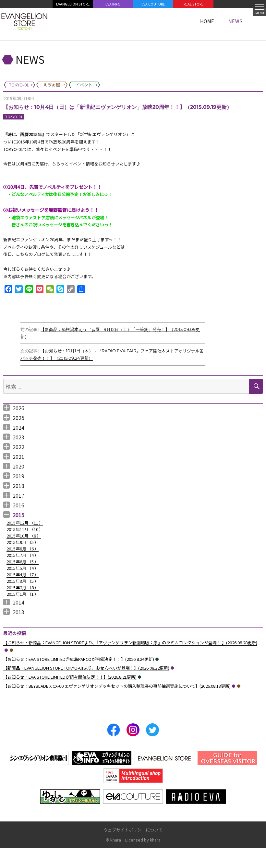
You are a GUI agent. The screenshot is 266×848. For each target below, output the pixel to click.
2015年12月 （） (24, 523)
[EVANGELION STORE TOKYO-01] (24, 21)
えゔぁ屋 (11, 650)
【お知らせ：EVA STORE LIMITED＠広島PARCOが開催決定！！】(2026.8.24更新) (78, 659)
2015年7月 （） (22, 555)
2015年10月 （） (23, 536)
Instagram (133, 729)
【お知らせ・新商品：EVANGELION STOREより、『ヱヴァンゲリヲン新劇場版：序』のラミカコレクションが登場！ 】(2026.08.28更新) (130, 642)
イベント (157, 659)
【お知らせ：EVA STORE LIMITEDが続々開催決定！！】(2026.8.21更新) (70, 677)
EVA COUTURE (153, 3)
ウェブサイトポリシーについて (133, 830)
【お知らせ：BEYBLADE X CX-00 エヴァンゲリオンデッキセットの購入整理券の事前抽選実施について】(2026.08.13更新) (117, 686)
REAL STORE (193, 3)
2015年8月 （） (22, 549)
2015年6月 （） (22, 562)
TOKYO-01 (13, 116)
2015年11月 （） (24, 529)
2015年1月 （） (22, 594)
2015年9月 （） (22, 542)
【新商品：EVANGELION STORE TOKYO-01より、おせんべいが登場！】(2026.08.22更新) (86, 668)
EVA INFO (113, 3)
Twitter (152, 729)
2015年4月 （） (22, 574)
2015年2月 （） (22, 587)
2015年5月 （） (22, 568)
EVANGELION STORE (73, 3)
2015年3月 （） (22, 581)
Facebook (113, 729)
